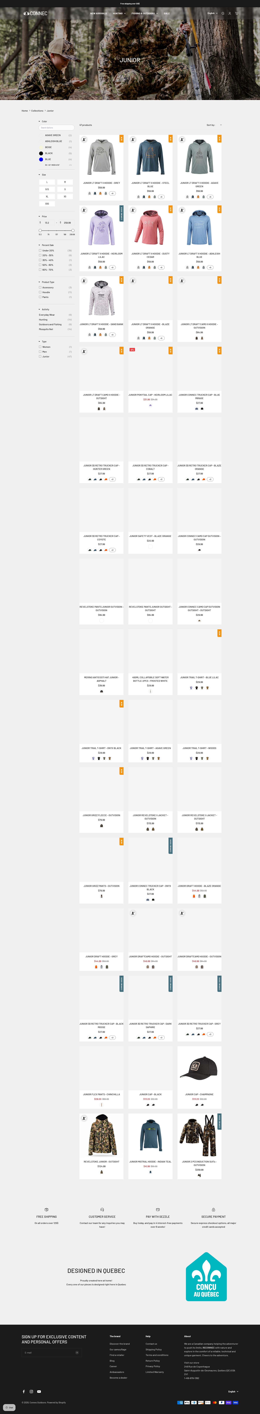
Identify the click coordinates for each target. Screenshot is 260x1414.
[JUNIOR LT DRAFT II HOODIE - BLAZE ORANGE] (150, 298)
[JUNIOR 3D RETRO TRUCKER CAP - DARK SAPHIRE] (150, 998)
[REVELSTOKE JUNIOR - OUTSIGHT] (101, 1136)
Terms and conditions (157, 1354)
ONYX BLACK (202, 409)
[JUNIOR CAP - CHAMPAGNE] (199, 1068)
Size (44, 174)
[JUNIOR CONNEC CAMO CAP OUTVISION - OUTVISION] (199, 510)
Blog (112, 1360)
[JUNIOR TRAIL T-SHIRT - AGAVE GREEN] (150, 722)
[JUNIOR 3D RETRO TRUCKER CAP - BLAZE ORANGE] (199, 439)
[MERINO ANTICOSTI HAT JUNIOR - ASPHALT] (101, 651)
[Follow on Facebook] (24, 1392)
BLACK (148, 1105)
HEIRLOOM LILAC (150, 405)
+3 (112, 479)
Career (113, 1366)
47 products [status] (85, 124)
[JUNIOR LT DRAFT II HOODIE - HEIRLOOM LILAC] (101, 227)
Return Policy (153, 1360)
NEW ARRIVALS (98, 13)
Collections (37, 110)
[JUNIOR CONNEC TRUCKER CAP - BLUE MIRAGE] (199, 369)
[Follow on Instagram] (31, 1392)
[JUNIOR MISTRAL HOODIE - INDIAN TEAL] (150, 1136)
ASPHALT (101, 691)
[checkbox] (56, 135)
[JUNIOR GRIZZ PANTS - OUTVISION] (101, 860)
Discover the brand (120, 1343)
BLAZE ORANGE (106, 479)
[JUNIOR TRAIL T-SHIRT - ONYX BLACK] (101, 722)
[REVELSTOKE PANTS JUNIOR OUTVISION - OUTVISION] (101, 581)
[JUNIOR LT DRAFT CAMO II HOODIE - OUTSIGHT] (101, 369)
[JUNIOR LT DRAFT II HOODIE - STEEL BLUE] (150, 157)
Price (44, 216)
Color (44, 121)
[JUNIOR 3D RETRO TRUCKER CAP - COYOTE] (101, 510)
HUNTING (118, 13)
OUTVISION (197, 338)
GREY (89, 193)
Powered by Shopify (56, 1402)
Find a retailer (117, 1354)
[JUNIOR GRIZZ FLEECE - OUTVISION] (101, 789)
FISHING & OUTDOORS (143, 13)
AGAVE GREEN (106, 193)
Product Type (48, 282)
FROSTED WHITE (150, 691)
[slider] (40, 230)
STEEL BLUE (95, 193)
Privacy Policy (153, 1366)
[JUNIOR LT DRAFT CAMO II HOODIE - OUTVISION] (199, 298)
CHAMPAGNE (153, 1105)
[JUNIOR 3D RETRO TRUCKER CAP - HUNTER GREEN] (101, 439)
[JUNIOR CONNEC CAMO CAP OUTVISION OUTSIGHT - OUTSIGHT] (199, 581)
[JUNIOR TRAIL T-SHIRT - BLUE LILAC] (199, 651)
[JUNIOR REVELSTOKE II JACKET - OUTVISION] (150, 789)
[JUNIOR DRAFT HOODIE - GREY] (101, 930)
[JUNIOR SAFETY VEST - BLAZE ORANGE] (150, 510)
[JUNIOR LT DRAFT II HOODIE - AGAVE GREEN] (199, 157)
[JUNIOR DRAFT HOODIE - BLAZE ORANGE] (199, 860)
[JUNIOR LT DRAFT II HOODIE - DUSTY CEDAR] (150, 227)
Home (25, 110)
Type (44, 341)
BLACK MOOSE (100, 479)
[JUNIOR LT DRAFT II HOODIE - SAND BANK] (101, 298)
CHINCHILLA (101, 1105)
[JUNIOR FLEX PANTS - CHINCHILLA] (101, 1068)
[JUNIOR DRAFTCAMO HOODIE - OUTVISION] (199, 930)
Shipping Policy (154, 1349)
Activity (45, 309)
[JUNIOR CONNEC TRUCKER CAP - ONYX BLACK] (150, 860)
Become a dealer (118, 1377)
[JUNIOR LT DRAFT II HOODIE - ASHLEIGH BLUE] (199, 227)
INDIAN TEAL (150, 1172)
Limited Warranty (155, 1371)
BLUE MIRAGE (197, 409)
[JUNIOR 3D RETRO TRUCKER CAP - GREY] (199, 998)
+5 (112, 193)
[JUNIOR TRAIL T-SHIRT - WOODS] (199, 722)
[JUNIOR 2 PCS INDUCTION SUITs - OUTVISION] (199, 1136)
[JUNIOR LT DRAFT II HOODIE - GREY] (101, 157)
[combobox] (214, 125)
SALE (167, 13)
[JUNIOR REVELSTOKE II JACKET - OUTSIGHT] (199, 789)
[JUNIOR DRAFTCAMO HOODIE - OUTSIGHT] (150, 930)
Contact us (151, 1343)
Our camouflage (118, 1349)
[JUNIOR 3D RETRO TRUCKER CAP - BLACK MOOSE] (101, 998)
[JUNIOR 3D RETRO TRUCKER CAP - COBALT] (150, 439)
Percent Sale (48, 245)
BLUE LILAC (191, 688)
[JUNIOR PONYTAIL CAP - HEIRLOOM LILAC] (150, 369)
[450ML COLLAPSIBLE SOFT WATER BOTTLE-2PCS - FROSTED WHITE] (150, 651)
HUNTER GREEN (89, 479)
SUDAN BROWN (100, 193)
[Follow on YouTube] (39, 1392)
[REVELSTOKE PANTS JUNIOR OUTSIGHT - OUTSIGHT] (150, 581)
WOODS (207, 688)
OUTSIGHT (202, 338)
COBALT (95, 479)
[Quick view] (121, 176)
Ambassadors (117, 1371)
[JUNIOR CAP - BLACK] (150, 1068)
